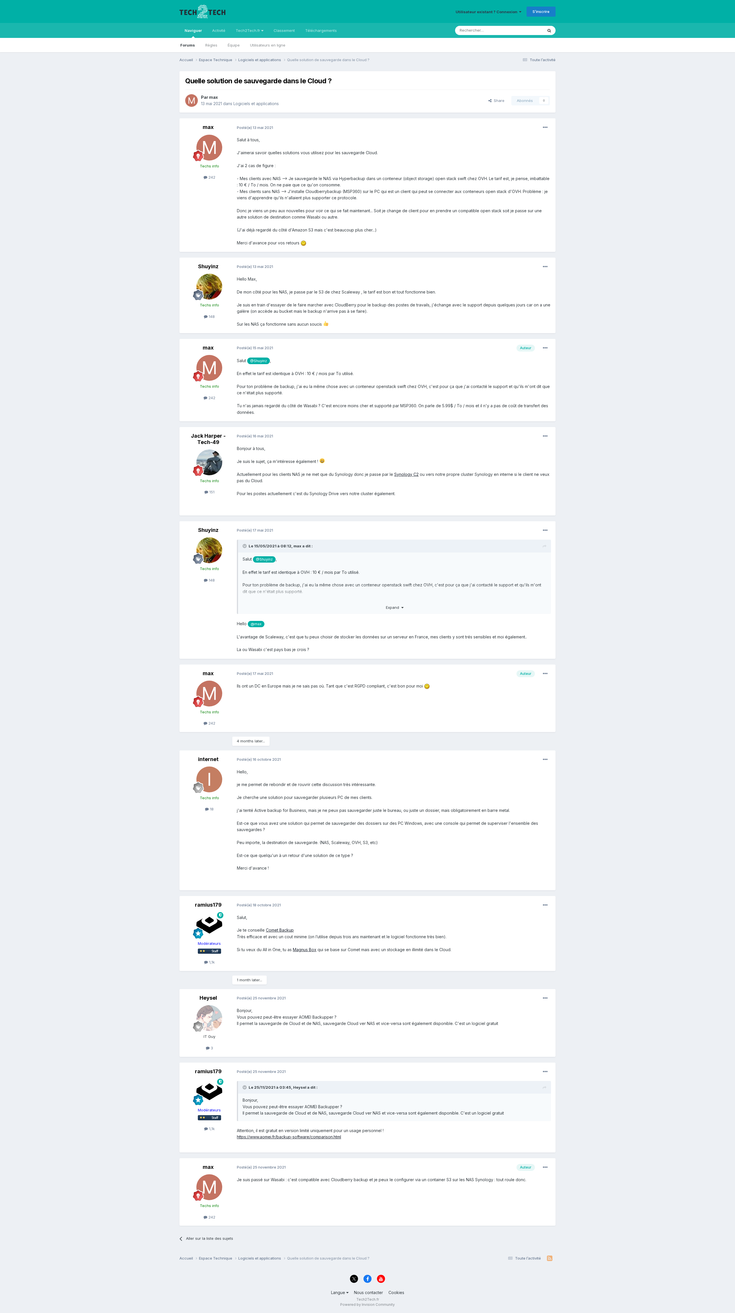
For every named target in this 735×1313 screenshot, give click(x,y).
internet (208, 759)
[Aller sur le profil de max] (191, 100)
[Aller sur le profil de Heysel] (209, 1018)
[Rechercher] (549, 30)
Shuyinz (208, 266)
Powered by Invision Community (367, 1304)
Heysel (208, 998)
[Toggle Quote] (245, 546)
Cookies (396, 1292)
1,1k (211, 962)
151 (211, 492)
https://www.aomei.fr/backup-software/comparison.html (289, 1136)
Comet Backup (280, 930)
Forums (187, 45)
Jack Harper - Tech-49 (208, 439)
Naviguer (193, 30)
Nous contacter (368, 1292)
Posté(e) (255, 127)
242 (211, 177)
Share (498, 100)
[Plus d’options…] (545, 127)
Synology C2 (406, 474)
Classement (284, 30)
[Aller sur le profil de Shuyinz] (209, 287)
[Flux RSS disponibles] (550, 1258)
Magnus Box (304, 949)
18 (211, 809)
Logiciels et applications (256, 103)
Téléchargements (321, 30)
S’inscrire (541, 11)
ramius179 (208, 905)
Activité (218, 30)
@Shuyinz (258, 361)
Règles (211, 45)
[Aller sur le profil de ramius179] (209, 925)
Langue (338, 1292)
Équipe (234, 45)
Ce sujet (528, 30)
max (213, 97)
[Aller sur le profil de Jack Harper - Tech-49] (209, 462)
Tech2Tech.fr (248, 30)
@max (256, 624)
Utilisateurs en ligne (267, 45)
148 (211, 316)
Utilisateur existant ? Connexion (487, 11)
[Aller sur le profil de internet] (209, 779)
